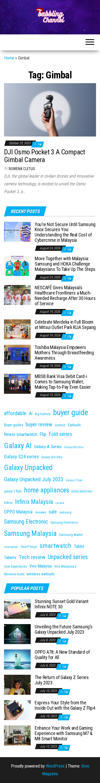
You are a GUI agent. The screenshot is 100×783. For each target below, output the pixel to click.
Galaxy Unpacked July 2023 (33, 479)
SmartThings (29, 547)
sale (53, 512)
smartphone (11, 547)
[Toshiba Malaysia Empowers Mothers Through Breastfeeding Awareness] (17, 354)
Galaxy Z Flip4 (74, 480)
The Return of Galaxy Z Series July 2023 (62, 679)
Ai (31, 413)
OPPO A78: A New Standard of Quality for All (62, 654)
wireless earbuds (40, 574)
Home (9, 58)
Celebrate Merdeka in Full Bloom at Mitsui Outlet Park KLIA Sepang (65, 324)
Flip (43, 434)
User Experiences (15, 566)
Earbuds (74, 425)
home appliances (46, 490)
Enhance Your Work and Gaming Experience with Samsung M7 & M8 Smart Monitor (64, 733)
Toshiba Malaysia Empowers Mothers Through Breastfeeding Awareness (64, 352)
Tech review (32, 557)
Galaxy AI (18, 445)
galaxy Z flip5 (13, 491)
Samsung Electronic (26, 521)
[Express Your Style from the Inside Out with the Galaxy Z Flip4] (17, 709)
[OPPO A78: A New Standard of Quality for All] (17, 659)
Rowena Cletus (22, 169)
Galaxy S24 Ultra (51, 457)
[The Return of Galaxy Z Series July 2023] (17, 684)
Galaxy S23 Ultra (73, 447)
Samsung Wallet (71, 535)
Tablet (79, 546)
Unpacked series (68, 557)
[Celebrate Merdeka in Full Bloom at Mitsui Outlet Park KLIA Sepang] (17, 329)
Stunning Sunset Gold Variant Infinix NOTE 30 (62, 604)
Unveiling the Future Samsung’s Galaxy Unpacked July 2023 (63, 629)
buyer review (39, 424)
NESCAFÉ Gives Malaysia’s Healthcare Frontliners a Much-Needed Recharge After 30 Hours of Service (65, 295)
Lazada (59, 503)
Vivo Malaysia (40, 566)
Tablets (10, 557)
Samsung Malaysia (30, 533)
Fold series (60, 434)
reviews (40, 512)
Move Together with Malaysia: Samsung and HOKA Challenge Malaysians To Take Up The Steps (65, 264)
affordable (15, 413)
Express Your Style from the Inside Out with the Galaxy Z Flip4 (65, 705)
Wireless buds (14, 574)
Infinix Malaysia (34, 501)
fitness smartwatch (20, 434)
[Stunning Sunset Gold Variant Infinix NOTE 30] (17, 608)
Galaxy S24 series (21, 457)
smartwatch (55, 545)
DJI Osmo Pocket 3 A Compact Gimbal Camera (44, 156)
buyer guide (70, 412)
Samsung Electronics (64, 522)
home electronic (82, 491)
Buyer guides (13, 425)
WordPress (55, 766)
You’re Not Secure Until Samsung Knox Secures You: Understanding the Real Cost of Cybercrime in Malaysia (65, 232)
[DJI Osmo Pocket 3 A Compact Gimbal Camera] (50, 109)
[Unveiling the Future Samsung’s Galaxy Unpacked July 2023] (17, 633)
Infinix (8, 503)
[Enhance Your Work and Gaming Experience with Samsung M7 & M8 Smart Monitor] (17, 735)
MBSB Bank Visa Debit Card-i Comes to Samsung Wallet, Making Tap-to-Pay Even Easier (63, 382)
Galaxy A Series (48, 446)
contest (60, 425)
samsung (65, 512)
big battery (43, 414)
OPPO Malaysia (18, 512)
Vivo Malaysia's (65, 566)
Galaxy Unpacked (28, 467)
